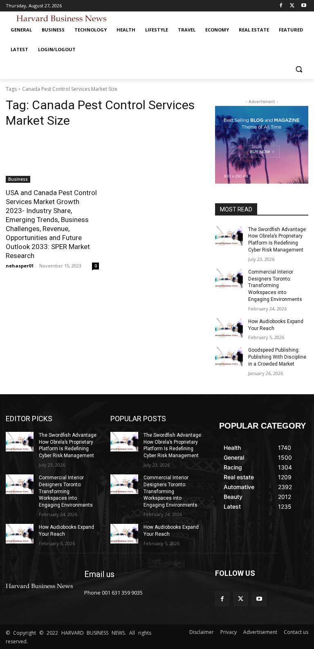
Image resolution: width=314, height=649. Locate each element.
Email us (99, 574)
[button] (298, 69)
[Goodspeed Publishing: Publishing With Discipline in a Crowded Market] (229, 356)
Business (18, 179)
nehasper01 (20, 266)
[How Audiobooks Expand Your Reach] (229, 328)
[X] (292, 6)
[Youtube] (303, 6)
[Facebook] (281, 6)
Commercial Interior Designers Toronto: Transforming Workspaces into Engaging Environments (275, 285)
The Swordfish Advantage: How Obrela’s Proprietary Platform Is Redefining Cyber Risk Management (68, 445)
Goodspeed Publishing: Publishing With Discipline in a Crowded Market (277, 357)
